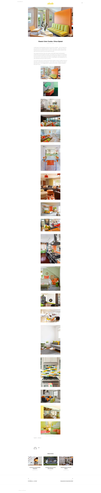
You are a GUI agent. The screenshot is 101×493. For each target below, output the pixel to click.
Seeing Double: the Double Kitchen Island (66, 481)
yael (53, 43)
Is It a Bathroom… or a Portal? (32, 481)
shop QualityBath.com (20, 1)
